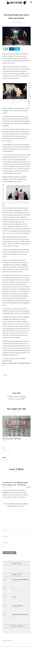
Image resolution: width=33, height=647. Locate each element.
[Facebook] (13, 568)
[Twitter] (16, 568)
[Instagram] (5, 2)
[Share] (11, 49)
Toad (4, 457)
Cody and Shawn (17, 606)
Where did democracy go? (20, 614)
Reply (29, 487)
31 (3, 448)
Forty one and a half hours (11, 439)
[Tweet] (17, 49)
